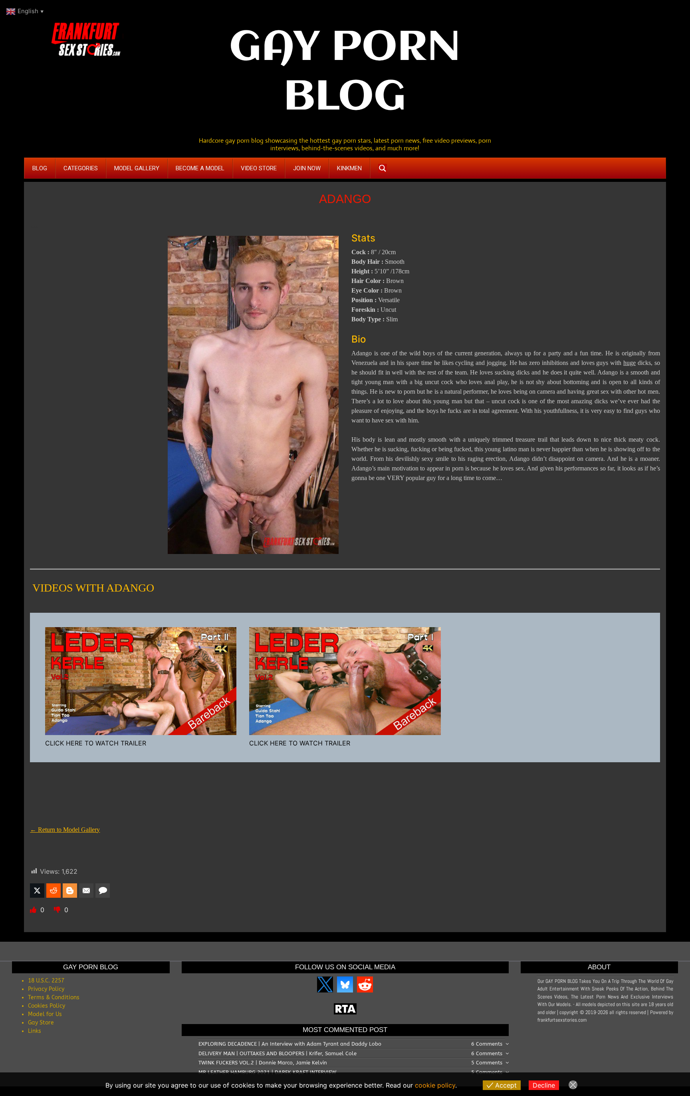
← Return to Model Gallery (65, 829)
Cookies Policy (46, 1005)
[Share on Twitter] (37, 890)
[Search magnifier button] (382, 168)
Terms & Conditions (53, 997)
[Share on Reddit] (53, 890)
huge (629, 362)
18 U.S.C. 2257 (46, 980)
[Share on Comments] (102, 890)
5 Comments (486, 1063)
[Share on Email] (86, 890)
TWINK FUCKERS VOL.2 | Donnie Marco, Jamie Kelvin (262, 1063)
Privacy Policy (46, 989)
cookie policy (435, 1085)
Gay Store (41, 1022)
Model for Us (45, 1014)
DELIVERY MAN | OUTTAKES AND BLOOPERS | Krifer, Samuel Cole (277, 1053)
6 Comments (486, 1044)
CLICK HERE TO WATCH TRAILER (95, 743)
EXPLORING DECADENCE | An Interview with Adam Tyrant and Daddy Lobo (289, 1044)
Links (34, 1031)
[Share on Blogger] (70, 890)
